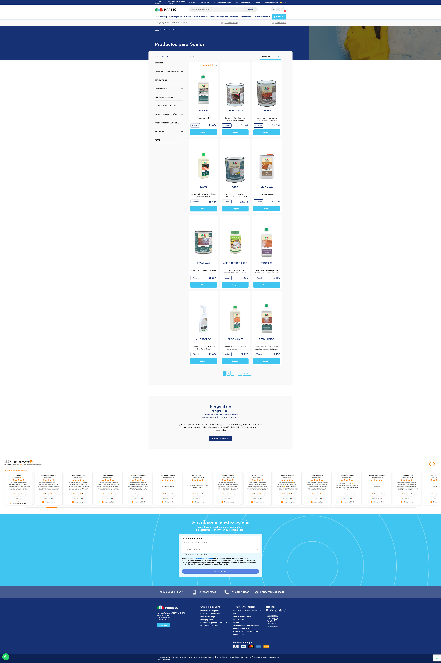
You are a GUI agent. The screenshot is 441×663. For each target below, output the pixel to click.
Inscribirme (220, 571)
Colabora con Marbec (272, 2)
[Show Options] (257, 549)
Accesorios (246, 16)
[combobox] (220, 549)
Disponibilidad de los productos (246, 625)
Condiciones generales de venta (213, 622)
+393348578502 (207, 592)
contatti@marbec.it (163, 620)
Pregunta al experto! (220, 438)
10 (240, 373)
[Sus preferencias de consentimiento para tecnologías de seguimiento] (437, 659)
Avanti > (246, 373)
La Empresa (192, 2)
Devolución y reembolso (210, 614)
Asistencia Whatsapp (231, 23)
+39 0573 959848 (239, 592)
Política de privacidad (204, 558)
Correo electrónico (192, 538)
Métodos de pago (207, 616)
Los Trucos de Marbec (243, 2)
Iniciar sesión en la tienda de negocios (177, 2)
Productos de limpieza (209, 611)
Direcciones (163, 625)
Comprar (203, 132)
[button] (430, 464)
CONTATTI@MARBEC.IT (272, 592)
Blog (258, 2)
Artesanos (205, 2)
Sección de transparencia (237, 657)
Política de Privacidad (242, 616)
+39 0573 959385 (163, 617)
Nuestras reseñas (280, 23)
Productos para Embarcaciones (224, 16)
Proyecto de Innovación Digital (245, 631)
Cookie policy (238, 619)
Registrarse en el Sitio (242, 628)
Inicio (157, 30)
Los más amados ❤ (261, 16)
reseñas (31, 464)
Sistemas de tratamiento (222, 2)
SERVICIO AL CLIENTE (171, 592)
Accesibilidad (238, 634)
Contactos (237, 622)
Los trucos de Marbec (209, 625)
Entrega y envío (206, 619)
